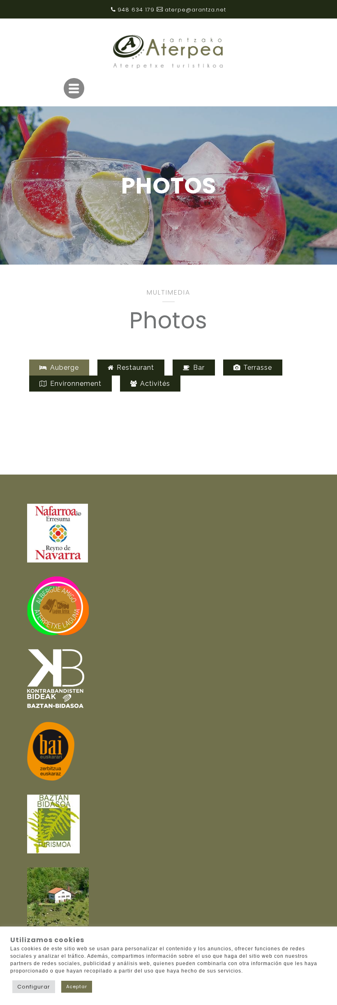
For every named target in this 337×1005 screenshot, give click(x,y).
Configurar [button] (33, 987)
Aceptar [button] (76, 986)
